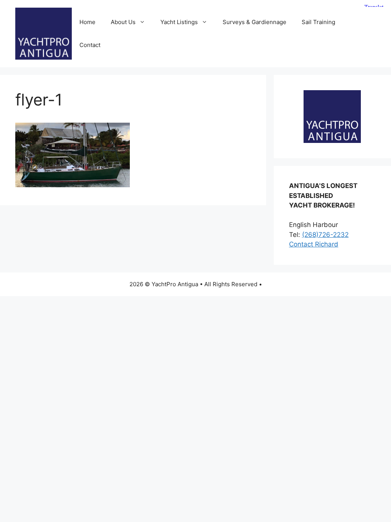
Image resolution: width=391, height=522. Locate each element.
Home (87, 22)
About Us (123, 22)
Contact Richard (313, 244)
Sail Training (318, 22)
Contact (89, 45)
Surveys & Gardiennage (254, 22)
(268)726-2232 (325, 234)
